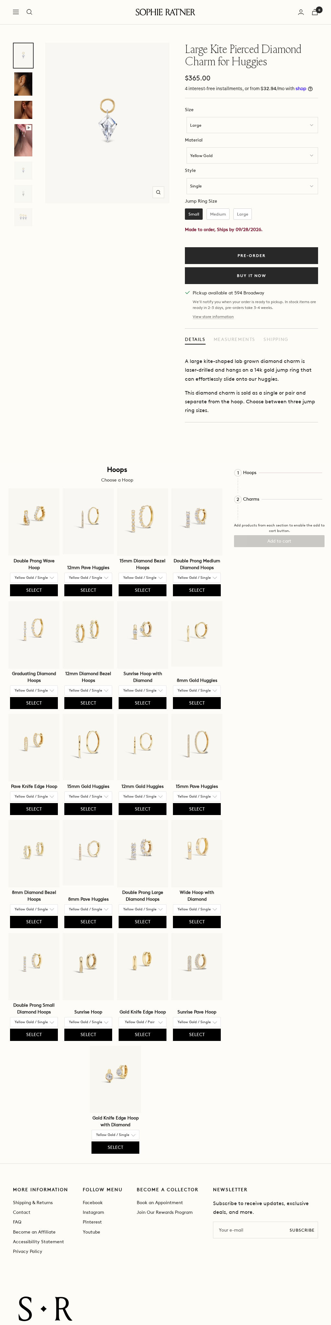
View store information (213, 316)
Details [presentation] (195, 339)
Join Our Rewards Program (165, 1212)
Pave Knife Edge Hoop (34, 786)
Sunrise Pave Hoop (196, 1012)
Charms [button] (251, 499)
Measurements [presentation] (234, 339)
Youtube (91, 1232)
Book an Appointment (160, 1202)
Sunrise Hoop (88, 1012)
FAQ (17, 1222)
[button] (279, 473)
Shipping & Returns (33, 1202)
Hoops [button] (249, 472)
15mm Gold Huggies (88, 786)
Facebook (93, 1202)
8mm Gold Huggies (197, 680)
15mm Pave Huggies (197, 786)
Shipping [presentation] (275, 339)
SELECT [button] (34, 590)
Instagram (93, 1212)
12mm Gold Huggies (143, 786)
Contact (21, 1212)
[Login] (301, 12)
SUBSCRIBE (302, 1230)
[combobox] (252, 125)
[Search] (29, 12)
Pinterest (92, 1222)
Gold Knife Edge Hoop (143, 1012)
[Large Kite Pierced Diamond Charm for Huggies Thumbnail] (23, 56)
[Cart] (315, 12)
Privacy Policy (27, 1251)
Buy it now (251, 275)
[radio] (194, 214)
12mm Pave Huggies (88, 567)
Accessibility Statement (38, 1242)
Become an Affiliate (34, 1232)
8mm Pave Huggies (88, 899)
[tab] (195, 340)
